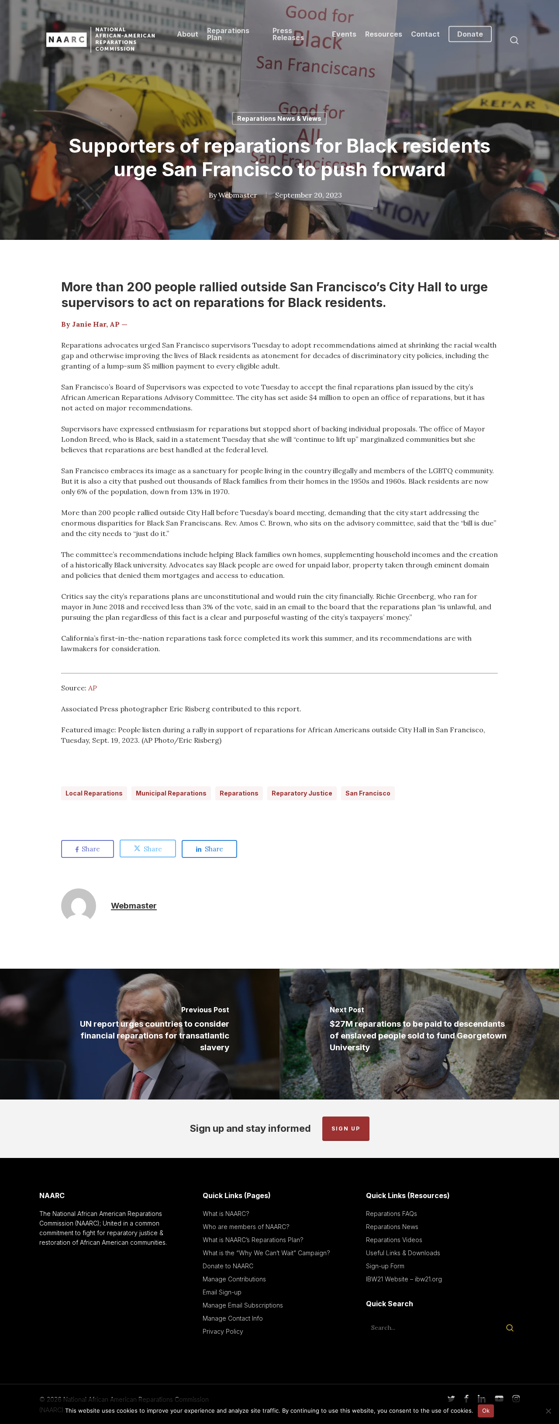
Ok (486, 1410)
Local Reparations (94, 793)
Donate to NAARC (228, 1266)
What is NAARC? (226, 1213)
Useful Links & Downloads (403, 1253)
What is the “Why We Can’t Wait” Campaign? (266, 1253)
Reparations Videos (394, 1239)
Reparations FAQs (391, 1213)
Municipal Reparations (171, 793)
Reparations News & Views (279, 118)
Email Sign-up (222, 1292)
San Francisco (367, 793)
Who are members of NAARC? (246, 1226)
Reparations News (392, 1226)
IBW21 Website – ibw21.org (404, 1279)
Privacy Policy (223, 1331)
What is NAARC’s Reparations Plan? (253, 1239)
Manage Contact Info (233, 1318)
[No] (548, 1411)
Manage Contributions (234, 1279)
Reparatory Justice (302, 793)
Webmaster (237, 195)
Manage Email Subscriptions (243, 1305)
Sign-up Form (385, 1266)
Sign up (345, 1128)
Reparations (239, 793)
